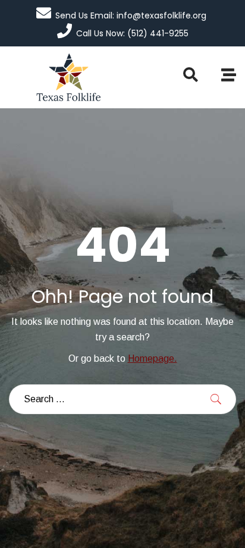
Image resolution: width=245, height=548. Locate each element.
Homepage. (152, 358)
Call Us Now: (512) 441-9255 (132, 33)
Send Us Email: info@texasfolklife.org (130, 15)
